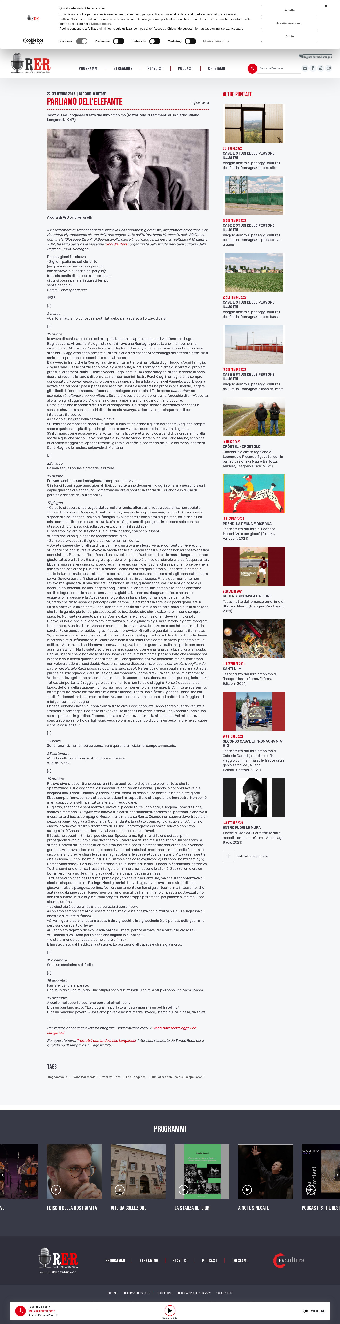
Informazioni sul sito (137, 1293)
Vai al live (318, 1311)
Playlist (155, 68)
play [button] (170, 1310)
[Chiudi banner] (326, 6)
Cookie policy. (101, 23)
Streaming (123, 68)
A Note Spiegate (253, 1208)
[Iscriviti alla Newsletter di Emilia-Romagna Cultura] (305, 68)
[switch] (118, 41)
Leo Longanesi (136, 1077)
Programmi (89, 68)
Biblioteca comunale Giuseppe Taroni (177, 1077)
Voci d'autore (111, 1077)
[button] (2, 1175)
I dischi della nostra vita (72, 1208)
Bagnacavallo (57, 1077)
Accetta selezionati (289, 23)
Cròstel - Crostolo (241, 446)
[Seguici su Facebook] (312, 68)
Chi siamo (216, 68)
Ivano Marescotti (84, 1077)
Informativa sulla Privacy (194, 1293)
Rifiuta (289, 36)
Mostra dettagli (213, 41)
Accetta (289, 10)
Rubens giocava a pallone (247, 596)
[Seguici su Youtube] (320, 68)
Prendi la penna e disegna (247, 524)
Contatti (113, 1293)
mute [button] (305, 1311)
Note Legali (165, 1293)
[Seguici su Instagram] (328, 68)
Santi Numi (232, 669)
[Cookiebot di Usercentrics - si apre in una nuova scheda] (33, 41)
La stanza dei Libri (193, 1208)
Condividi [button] (202, 102)
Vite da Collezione (129, 1208)
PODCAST (185, 68)
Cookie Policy (224, 1293)
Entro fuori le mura (242, 828)
